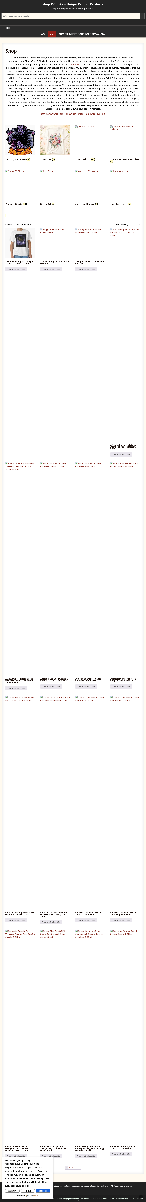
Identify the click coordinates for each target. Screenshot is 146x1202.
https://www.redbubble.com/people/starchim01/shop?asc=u (73, 114)
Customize (12, 1190)
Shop (52, 33)
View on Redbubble (16, 269)
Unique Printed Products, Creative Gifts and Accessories (82, 33)
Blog (43, 33)
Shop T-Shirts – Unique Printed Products (72, 4)
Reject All (28, 1190)
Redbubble (75, 64)
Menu (8, 28)
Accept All (43, 1190)
